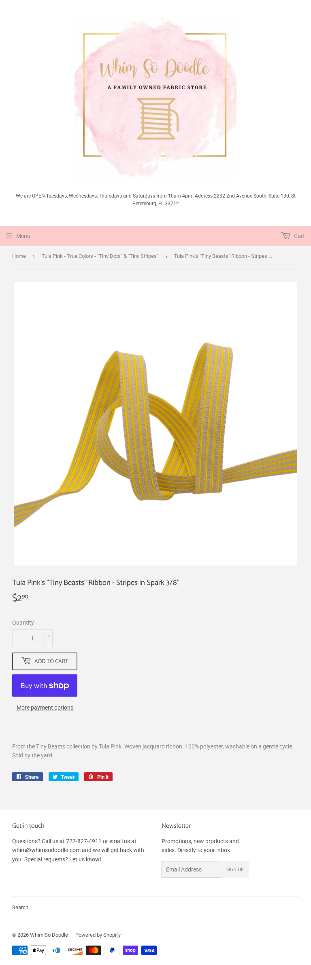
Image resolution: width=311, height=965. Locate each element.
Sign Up (235, 870)
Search (20, 907)
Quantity (23, 622)
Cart (299, 236)
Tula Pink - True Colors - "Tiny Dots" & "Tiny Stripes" (100, 256)
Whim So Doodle (49, 935)
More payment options (45, 707)
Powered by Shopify (98, 935)
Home (19, 256)
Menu (23, 236)
